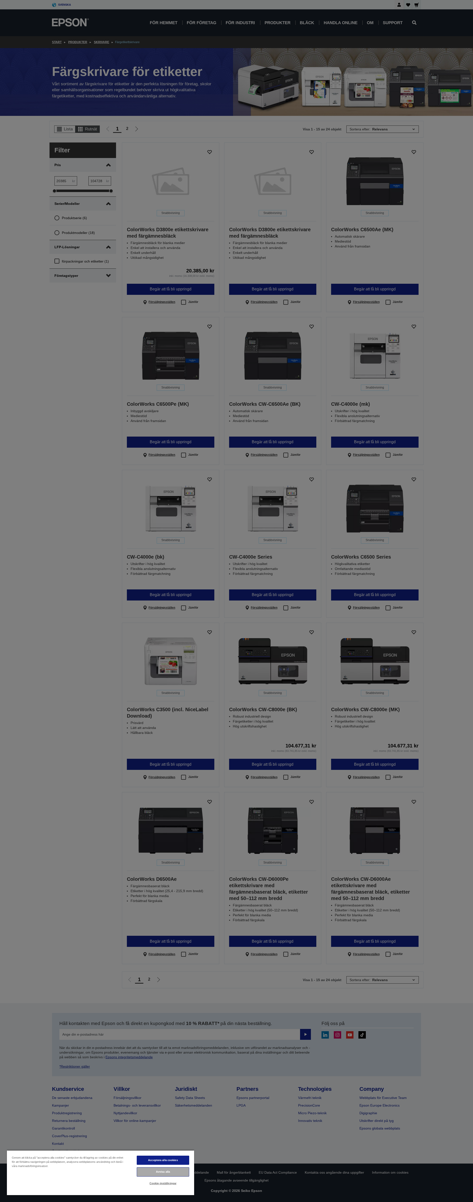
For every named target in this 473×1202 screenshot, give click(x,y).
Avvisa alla (163, 1171)
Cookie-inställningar (163, 1183)
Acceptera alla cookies (163, 1160)
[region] (100, 1172)
